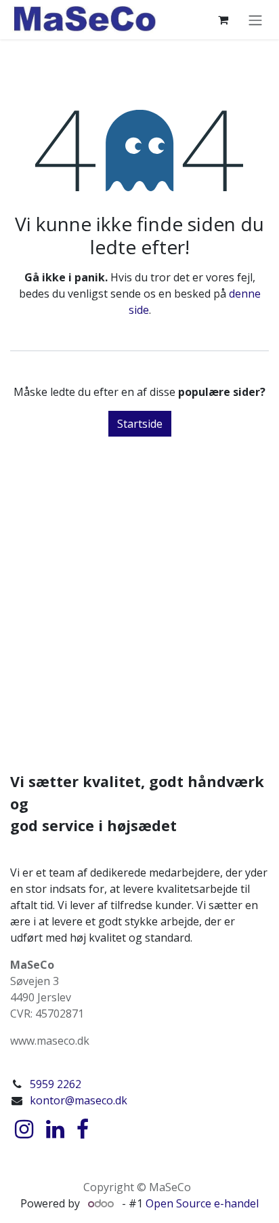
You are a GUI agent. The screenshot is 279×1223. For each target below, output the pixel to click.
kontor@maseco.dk (78, 1100)
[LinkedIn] (55, 1129)
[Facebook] (82, 1129)
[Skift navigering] (255, 19)
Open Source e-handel (202, 1203)
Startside (140, 423)
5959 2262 (55, 1084)
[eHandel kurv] (222, 19)
